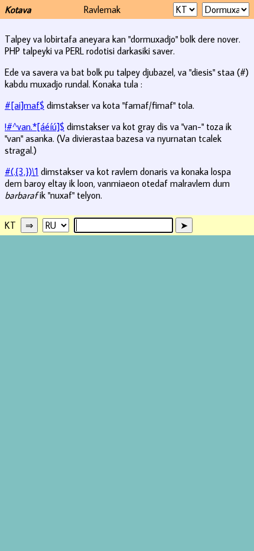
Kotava (18, 9)
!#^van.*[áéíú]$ (34, 126)
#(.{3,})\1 (21, 171)
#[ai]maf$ (24, 105)
